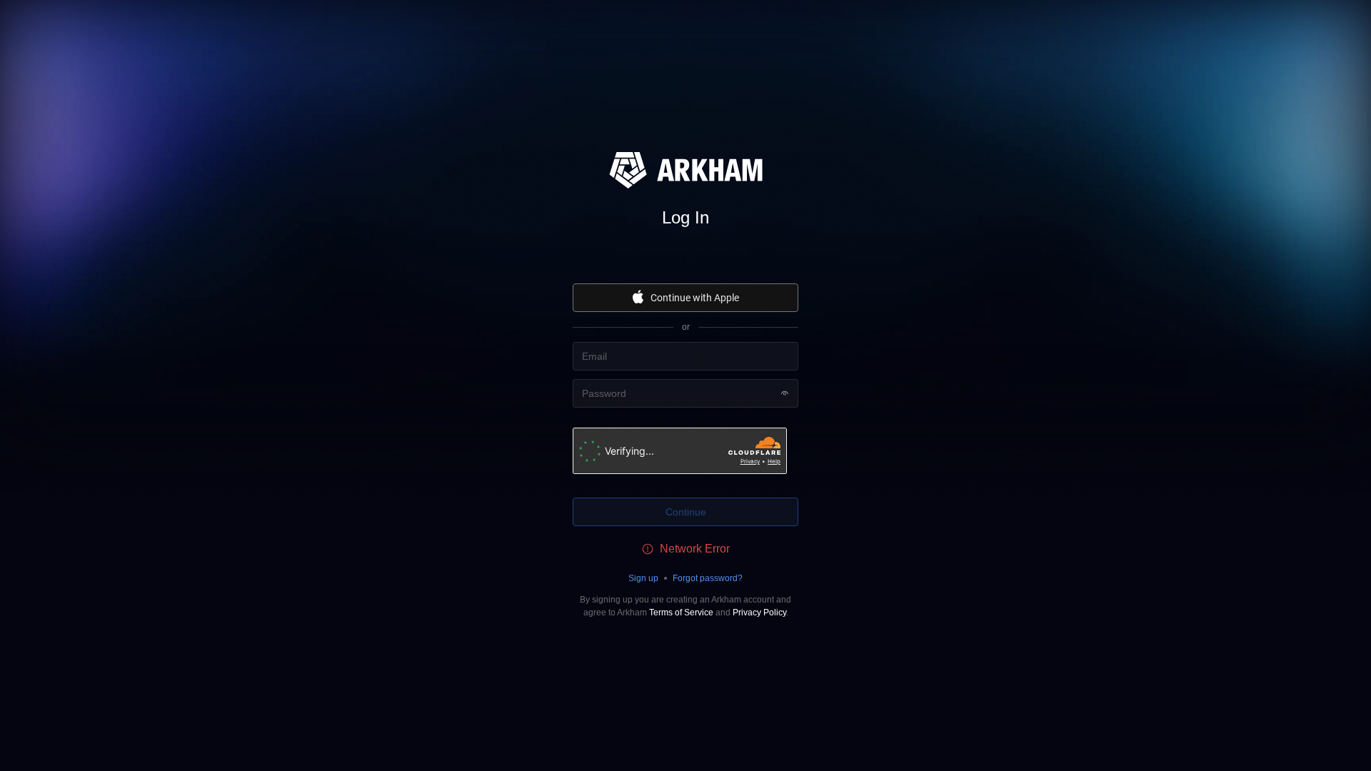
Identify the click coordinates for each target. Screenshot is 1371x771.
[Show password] (784, 393)
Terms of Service (681, 613)
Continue (686, 512)
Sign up (643, 578)
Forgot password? (708, 578)
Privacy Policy (759, 613)
